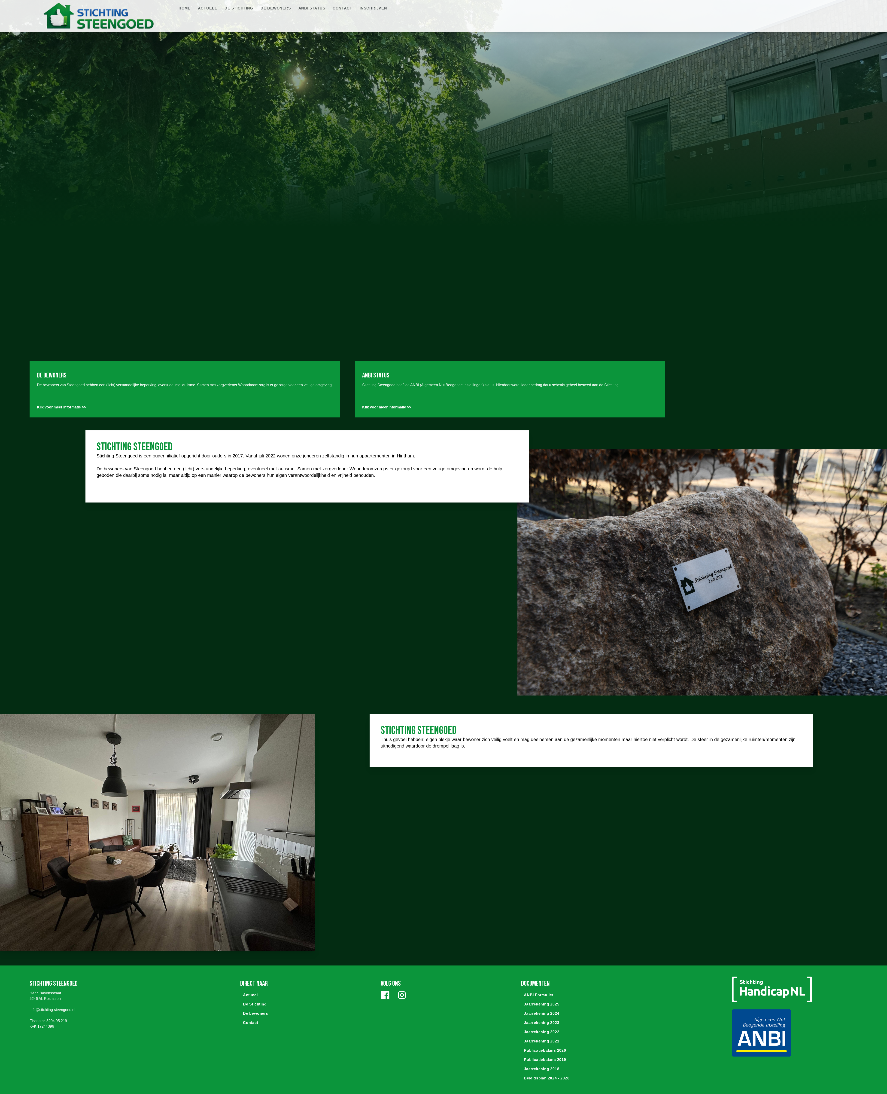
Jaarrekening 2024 (541, 1013)
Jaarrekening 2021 (541, 1041)
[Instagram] (402, 995)
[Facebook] (385, 995)
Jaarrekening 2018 (541, 1069)
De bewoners (276, 8)
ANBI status (311, 8)
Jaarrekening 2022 (541, 1032)
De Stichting (239, 8)
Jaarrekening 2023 (541, 1023)
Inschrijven (373, 8)
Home (184, 8)
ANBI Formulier (538, 995)
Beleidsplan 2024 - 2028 (546, 1078)
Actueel (207, 8)
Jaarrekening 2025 (541, 1004)
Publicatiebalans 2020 (545, 1050)
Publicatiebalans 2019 (545, 1060)
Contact (342, 8)
